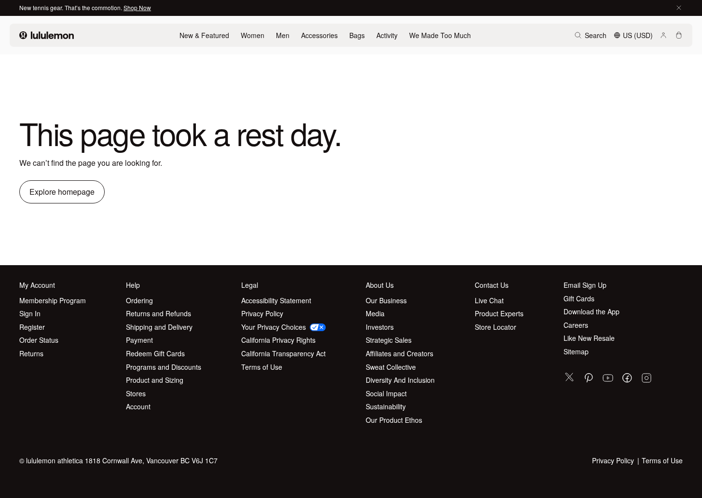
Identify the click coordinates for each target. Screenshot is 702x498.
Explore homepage (62, 191)
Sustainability (386, 406)
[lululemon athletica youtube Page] (608, 379)
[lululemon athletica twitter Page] (569, 378)
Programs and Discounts (163, 367)
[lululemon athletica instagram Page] (646, 379)
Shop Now (137, 7)
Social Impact (386, 393)
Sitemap (576, 351)
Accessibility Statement (276, 300)
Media (375, 313)
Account (138, 406)
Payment (139, 340)
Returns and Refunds (158, 313)
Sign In (30, 313)
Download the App (591, 311)
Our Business (386, 300)
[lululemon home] (47, 35)
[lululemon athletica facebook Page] (627, 379)
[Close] (679, 7)
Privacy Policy (262, 313)
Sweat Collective (391, 367)
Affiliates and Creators (399, 353)
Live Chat (489, 300)
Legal (249, 285)
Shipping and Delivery (159, 327)
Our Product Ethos (394, 420)
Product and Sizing (154, 380)
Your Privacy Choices (273, 327)
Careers (576, 325)
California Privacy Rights (278, 340)
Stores (136, 393)
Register (32, 327)
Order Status (38, 340)
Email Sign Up (585, 285)
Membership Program (52, 300)
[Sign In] (663, 35)
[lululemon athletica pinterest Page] (588, 379)
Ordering (139, 300)
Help (133, 285)
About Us (380, 285)
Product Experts (499, 313)
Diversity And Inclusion (400, 380)
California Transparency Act (283, 353)
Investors (380, 327)
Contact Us (492, 285)
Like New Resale (589, 338)
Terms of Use (261, 367)
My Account (37, 285)
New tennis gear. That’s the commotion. (71, 7)
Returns (31, 353)
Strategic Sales (389, 340)
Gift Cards (579, 298)
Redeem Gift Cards (155, 353)
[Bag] (679, 35)
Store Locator (495, 327)
